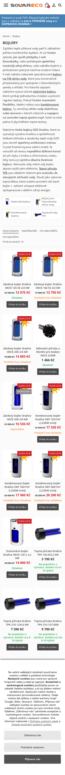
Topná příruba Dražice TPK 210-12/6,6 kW (17, 622)
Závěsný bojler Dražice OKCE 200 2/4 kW (17, 417)
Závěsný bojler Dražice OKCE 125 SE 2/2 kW (17, 286)
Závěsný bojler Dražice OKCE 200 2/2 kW (17, 350)
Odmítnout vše (32, 735)
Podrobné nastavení (32, 747)
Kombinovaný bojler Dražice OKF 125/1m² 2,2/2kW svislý (47, 419)
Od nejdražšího (11, 236)
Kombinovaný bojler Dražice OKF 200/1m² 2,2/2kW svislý (47, 487)
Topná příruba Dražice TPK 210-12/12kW (48, 622)
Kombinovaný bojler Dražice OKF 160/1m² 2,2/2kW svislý (17, 487)
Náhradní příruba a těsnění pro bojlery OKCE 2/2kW (48, 352)
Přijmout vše (32, 759)
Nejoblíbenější (29, 230)
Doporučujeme (11, 230)
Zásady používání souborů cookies (31, 724)
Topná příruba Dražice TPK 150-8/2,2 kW (48, 552)
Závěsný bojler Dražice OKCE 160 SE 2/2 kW (48, 286)
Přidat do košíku (17, 304)
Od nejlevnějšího (49, 230)
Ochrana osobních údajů (44, 721)
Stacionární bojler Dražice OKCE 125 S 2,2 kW (17, 554)
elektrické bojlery (44, 91)
